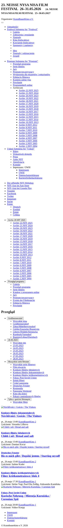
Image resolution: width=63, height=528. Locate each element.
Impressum (12, 512)
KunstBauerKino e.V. (23, 19)
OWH (10, 515)
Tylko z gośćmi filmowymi (19, 399)
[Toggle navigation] (2, 22)
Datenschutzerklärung (17, 518)
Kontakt (11, 520)
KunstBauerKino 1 (27, 441)
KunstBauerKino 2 (27, 421)
